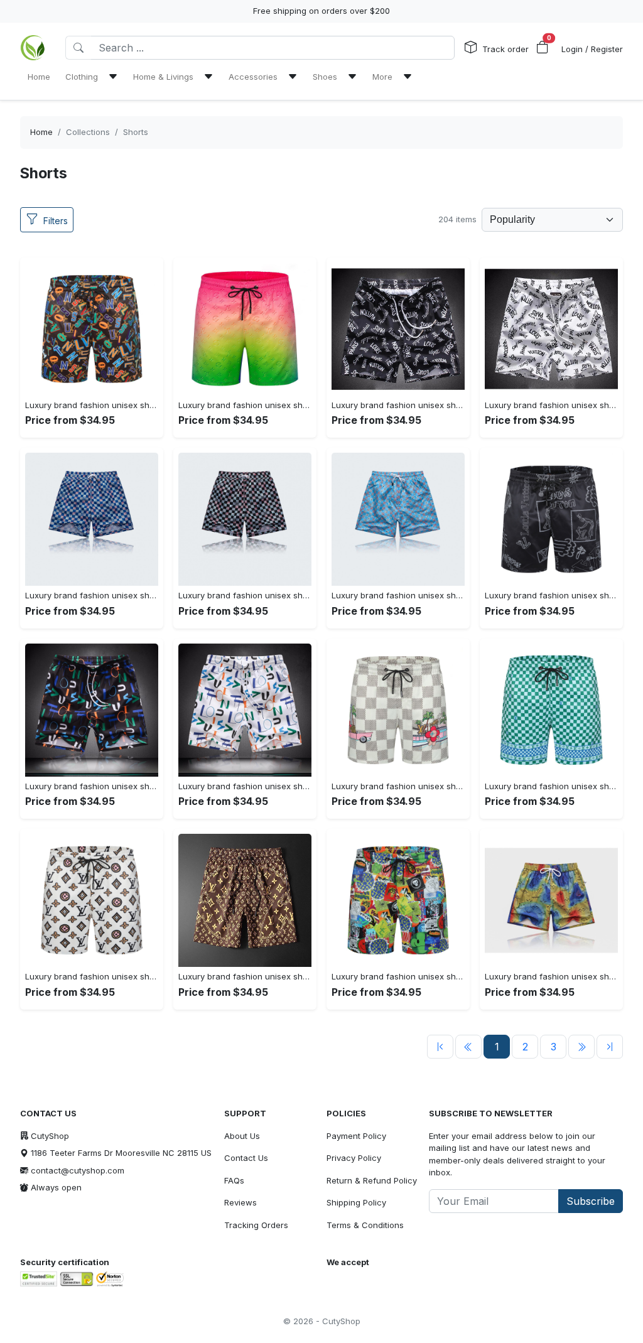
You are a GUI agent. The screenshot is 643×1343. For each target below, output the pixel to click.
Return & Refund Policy (372, 1180)
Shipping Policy (356, 1202)
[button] (542, 47)
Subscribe (590, 1201)
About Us (242, 1136)
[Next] (581, 1047)
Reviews (240, 1202)
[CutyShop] (32, 47)
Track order (505, 49)
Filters (55, 220)
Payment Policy (356, 1136)
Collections (88, 132)
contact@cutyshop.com (77, 1170)
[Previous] (440, 1047)
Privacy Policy (354, 1158)
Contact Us (246, 1158)
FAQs (234, 1180)
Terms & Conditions (365, 1225)
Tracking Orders (256, 1225)
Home (41, 132)
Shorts (135, 132)
